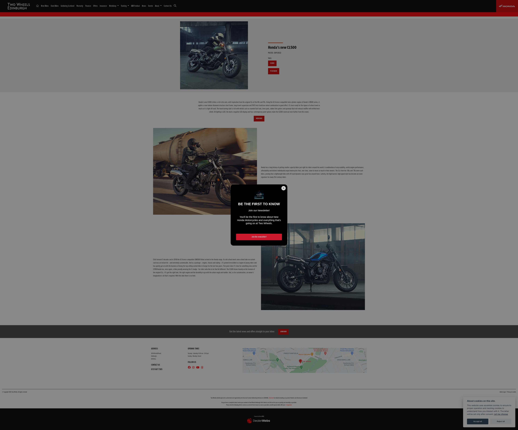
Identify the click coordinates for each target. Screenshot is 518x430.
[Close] (283, 188)
